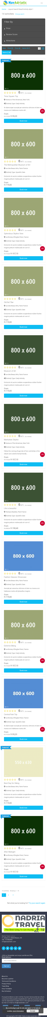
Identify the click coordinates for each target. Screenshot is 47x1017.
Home (4, 9)
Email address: (6, 957)
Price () (10, 48)
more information (18, 1011)
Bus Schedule (6, 991)
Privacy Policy (6, 984)
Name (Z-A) (6, 52)
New (4, 48)
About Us (5, 976)
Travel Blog (5, 986)
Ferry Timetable (7, 989)
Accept (32, 1011)
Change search (19, 14)
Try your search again (37, 903)
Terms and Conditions (9, 981)
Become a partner (7, 979)
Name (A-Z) (26, 48)
